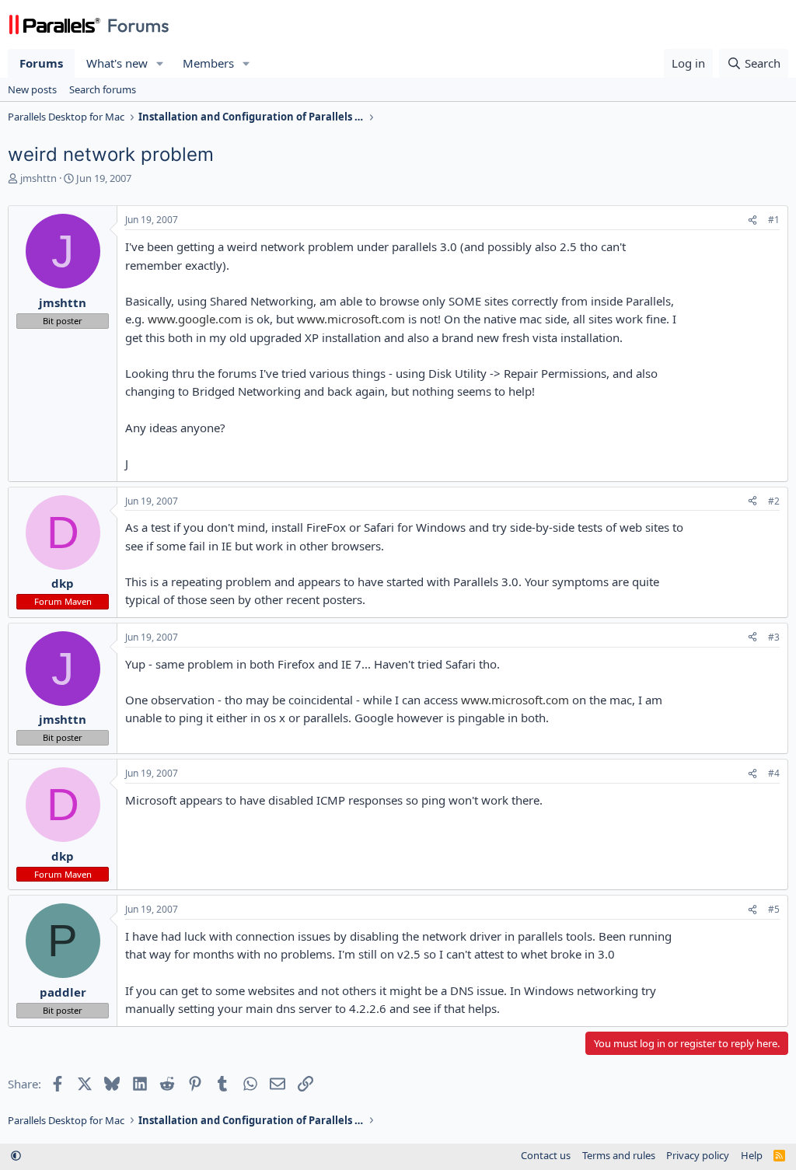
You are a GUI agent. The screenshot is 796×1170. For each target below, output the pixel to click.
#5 (774, 909)
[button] (160, 63)
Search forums (102, 89)
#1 (774, 219)
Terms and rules (618, 1155)
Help (752, 1155)
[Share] (752, 220)
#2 (774, 501)
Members (208, 63)
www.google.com (195, 319)
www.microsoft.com (351, 319)
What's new (117, 63)
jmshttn (38, 178)
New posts (32, 89)
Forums (41, 63)
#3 (774, 637)
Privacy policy (697, 1155)
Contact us (546, 1155)
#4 (774, 773)
